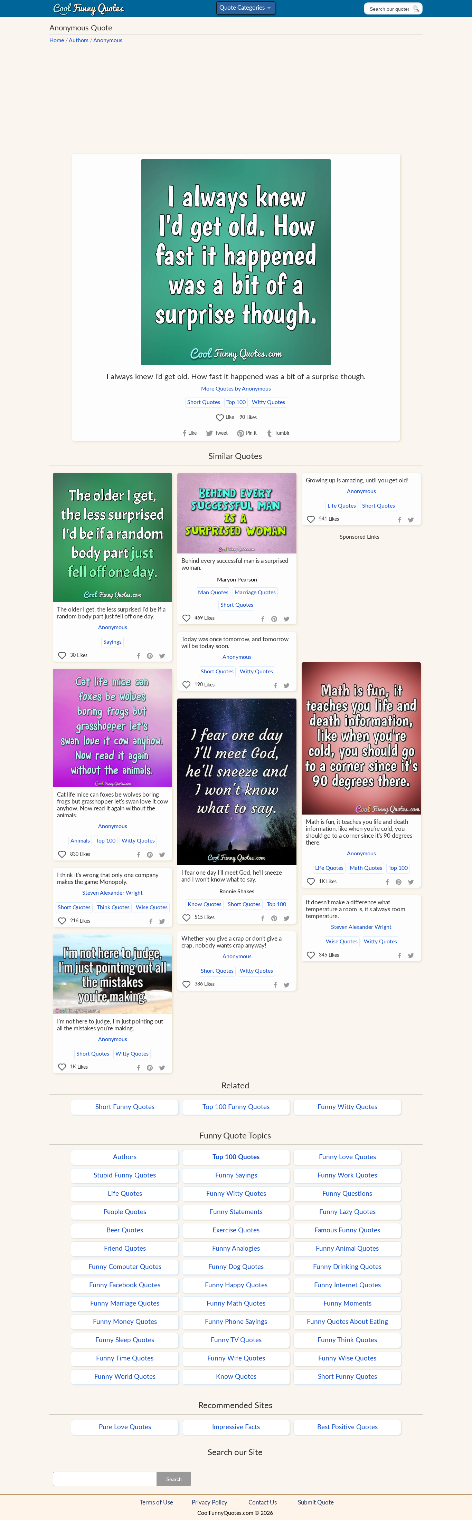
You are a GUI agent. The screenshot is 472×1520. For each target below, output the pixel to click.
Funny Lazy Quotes (347, 1212)
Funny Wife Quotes (236, 1358)
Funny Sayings (236, 1175)
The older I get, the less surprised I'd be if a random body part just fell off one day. (111, 613)
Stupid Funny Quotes (125, 1175)
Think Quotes (113, 907)
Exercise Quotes (236, 1230)
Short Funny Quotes (124, 1107)
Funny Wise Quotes (347, 1358)
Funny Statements (236, 1212)
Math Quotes (366, 868)
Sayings (112, 642)
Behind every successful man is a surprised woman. (235, 564)
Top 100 (236, 402)
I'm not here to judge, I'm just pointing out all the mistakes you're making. (110, 1025)
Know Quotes (204, 904)
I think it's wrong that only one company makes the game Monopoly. (108, 878)
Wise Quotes (152, 907)
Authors (78, 40)
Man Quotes (213, 592)
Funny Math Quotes (236, 1303)
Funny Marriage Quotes (124, 1303)
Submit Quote (316, 1502)
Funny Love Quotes (347, 1157)
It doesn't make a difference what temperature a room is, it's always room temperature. (355, 909)
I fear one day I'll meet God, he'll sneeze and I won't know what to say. (231, 876)
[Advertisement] (236, 95)
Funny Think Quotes (347, 1340)
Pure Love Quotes (125, 1427)
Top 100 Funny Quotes (236, 1107)
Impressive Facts (236, 1427)
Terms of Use (156, 1502)
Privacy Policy (209, 1502)
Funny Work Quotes (347, 1175)
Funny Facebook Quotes (124, 1285)
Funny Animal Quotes (347, 1248)
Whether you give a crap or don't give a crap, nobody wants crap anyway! (231, 942)
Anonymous (107, 40)
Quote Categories (244, 9)
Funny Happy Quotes (236, 1285)
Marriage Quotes (255, 592)
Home (56, 40)
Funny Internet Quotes (347, 1285)
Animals (80, 841)
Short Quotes (203, 402)
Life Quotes (342, 506)
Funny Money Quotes (125, 1322)
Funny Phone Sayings (236, 1322)
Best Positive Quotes (347, 1427)
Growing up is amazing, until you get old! (357, 480)
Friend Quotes (125, 1248)
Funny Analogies (236, 1248)
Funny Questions (347, 1194)
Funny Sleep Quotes (124, 1340)
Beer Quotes (124, 1230)
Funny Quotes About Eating (347, 1322)
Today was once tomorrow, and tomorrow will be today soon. (235, 642)
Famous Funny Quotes (347, 1230)
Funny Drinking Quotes (347, 1267)
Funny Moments (347, 1303)
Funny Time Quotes (124, 1358)
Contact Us (262, 1502)
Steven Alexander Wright (112, 893)
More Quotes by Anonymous (236, 389)
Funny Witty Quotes (347, 1107)
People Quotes (125, 1212)
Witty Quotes (268, 402)
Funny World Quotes (124, 1377)
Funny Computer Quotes (124, 1267)
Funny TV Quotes (236, 1340)
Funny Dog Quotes (236, 1267)
